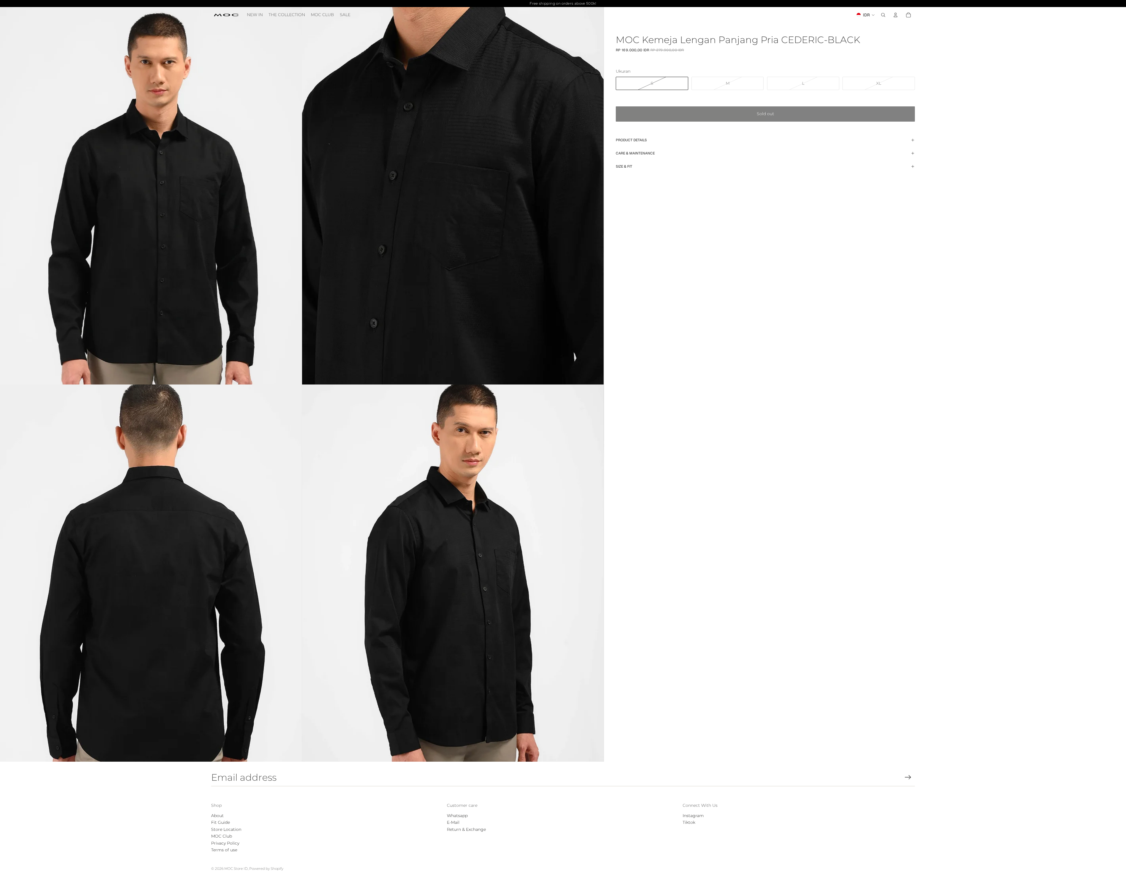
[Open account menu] (895, 14)
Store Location (226, 829)
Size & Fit (624, 166)
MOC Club (221, 836)
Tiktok (689, 822)
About (217, 815)
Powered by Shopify (266, 868)
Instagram (693, 815)
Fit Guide (220, 822)
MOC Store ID (236, 868)
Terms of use (224, 850)
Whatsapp (457, 815)
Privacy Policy (225, 843)
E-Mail (453, 822)
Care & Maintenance (635, 153)
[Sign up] (908, 777)
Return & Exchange (466, 829)
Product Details (631, 140)
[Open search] (883, 14)
